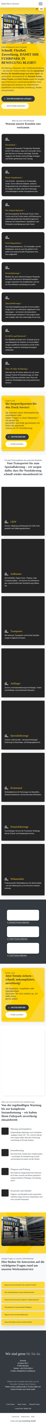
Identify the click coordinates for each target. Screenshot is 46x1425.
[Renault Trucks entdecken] (23, 915)
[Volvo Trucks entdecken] (23, 931)
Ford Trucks (10, 1404)
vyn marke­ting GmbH (27, 1421)
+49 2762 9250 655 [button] (18, 437)
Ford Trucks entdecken (18, 955)
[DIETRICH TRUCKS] (10, 4)
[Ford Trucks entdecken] (23, 948)
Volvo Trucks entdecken (18, 939)
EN (41, 9)
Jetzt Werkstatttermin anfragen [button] (19, 99)
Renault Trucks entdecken (19, 922)
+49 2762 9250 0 (26, 1368)
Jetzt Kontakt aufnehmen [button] (16, 106)
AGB (32, 1416)
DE (37, 9)
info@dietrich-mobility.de (25, 1371)
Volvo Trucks (22, 1404)
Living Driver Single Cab (23, 1408)
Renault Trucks (34, 1404)
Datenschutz (25, 1416)
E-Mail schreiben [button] (17, 444)
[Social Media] (14, 1376)
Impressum (15, 1416)
